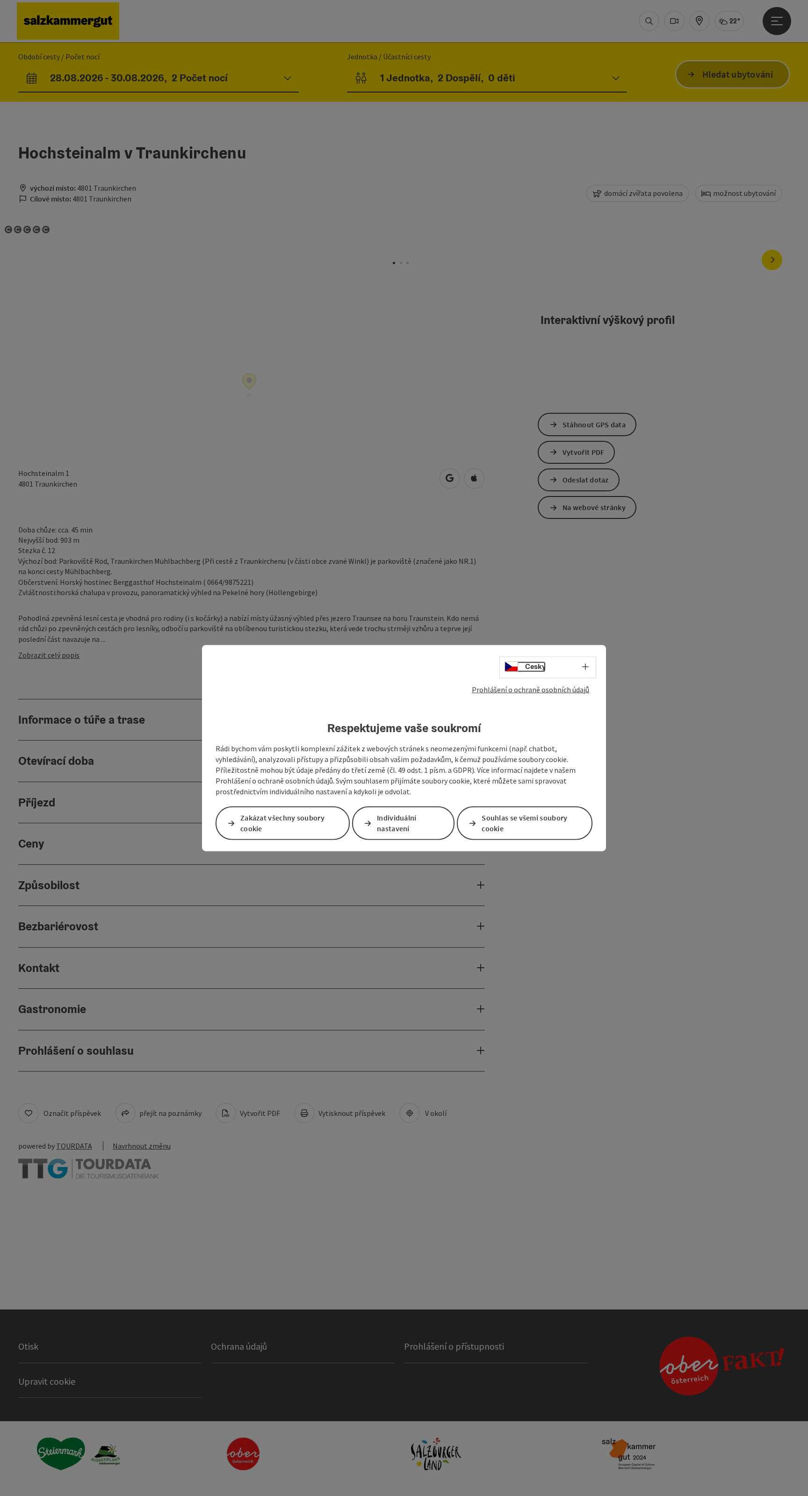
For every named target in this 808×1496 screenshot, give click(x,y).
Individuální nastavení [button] (397, 823)
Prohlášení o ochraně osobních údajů (530, 689)
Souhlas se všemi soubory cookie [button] (524, 823)
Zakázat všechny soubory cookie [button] (282, 823)
